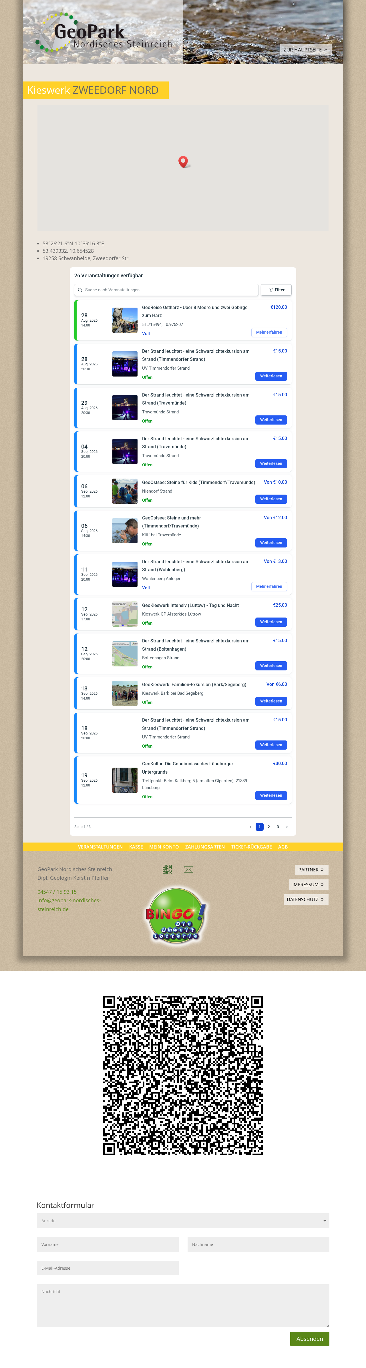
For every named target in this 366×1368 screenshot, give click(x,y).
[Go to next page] (287, 826)
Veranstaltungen (100, 846)
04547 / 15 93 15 (57, 891)
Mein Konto (164, 846)
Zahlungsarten (205, 846)
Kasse (136, 846)
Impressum (306, 884)
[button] (185, 162)
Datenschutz (303, 899)
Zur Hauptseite (303, 49)
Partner (309, 870)
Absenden (310, 1339)
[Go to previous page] (250, 826)
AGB (283, 846)
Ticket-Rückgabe (251, 846)
